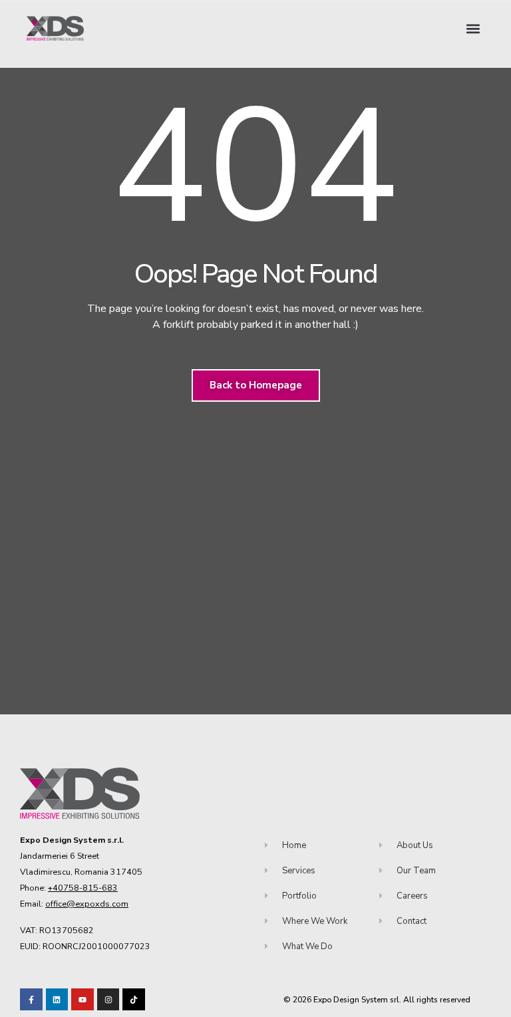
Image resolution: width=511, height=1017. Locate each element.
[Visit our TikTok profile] (108, 999)
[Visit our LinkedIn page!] (57, 999)
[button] (473, 28)
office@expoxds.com (86, 903)
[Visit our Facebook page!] (31, 999)
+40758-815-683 (83, 887)
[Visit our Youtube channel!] (82, 999)
